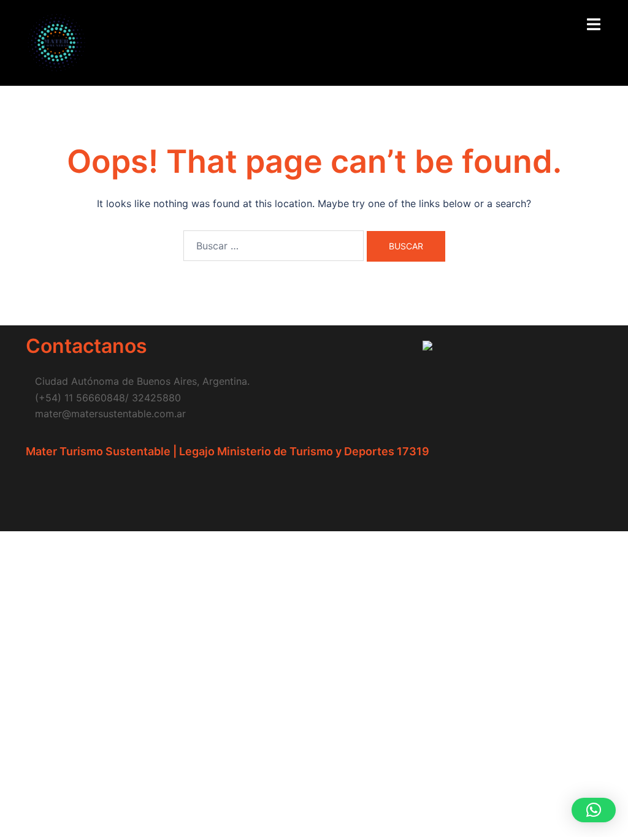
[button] (594, 810)
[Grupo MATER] (56, 42)
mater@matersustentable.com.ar (110, 413)
